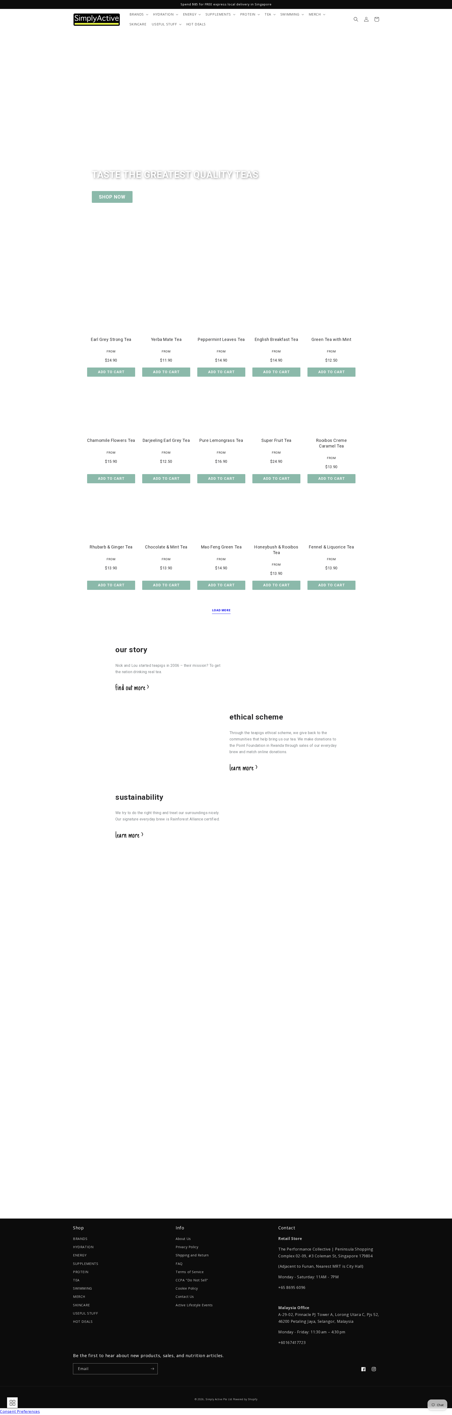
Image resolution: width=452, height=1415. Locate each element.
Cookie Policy (187, 1288)
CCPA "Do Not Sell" (192, 1280)
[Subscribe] (152, 1368)
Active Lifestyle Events (194, 1305)
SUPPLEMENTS (85, 1263)
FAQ (179, 1263)
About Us (183, 1238)
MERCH (79, 1296)
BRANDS (80, 1238)
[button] (138, 14)
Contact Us (185, 1296)
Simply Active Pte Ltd (219, 1399)
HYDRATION (83, 1247)
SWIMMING (82, 1288)
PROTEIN (80, 1272)
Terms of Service (190, 1272)
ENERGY (80, 1255)
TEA (76, 1280)
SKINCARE (81, 1305)
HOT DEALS (83, 1321)
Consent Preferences (20, 1411)
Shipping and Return (192, 1255)
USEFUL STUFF (85, 1313)
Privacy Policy (187, 1247)
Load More (221, 610)
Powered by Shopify (245, 1399)
